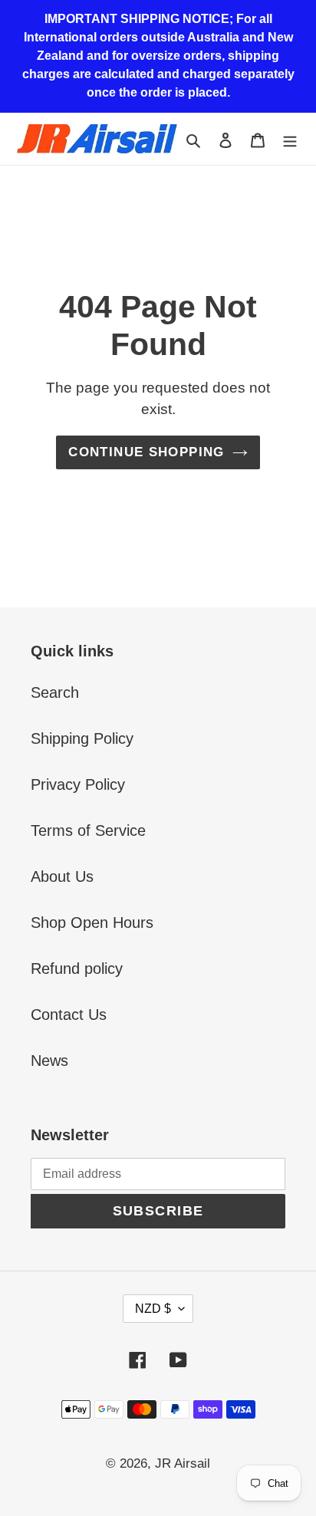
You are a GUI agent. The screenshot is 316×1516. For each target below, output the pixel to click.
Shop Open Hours (92, 922)
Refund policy (77, 968)
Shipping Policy (82, 738)
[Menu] (290, 139)
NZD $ (153, 1308)
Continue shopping (146, 452)
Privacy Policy (78, 784)
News (49, 1060)
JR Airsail (182, 1463)
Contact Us (69, 1014)
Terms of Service (88, 830)
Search (55, 692)
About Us (62, 876)
